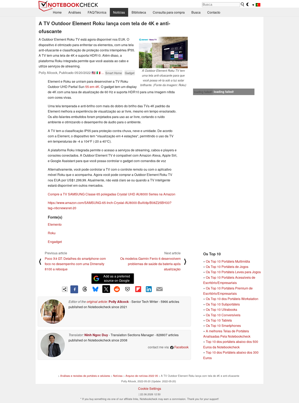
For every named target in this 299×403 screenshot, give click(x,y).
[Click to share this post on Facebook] (74, 289)
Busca (196, 12)
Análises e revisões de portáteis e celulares (85, 376)
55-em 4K (92, 86)
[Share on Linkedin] (149, 289)
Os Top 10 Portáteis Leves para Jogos (233, 272)
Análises (74, 12)
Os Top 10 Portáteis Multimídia (228, 261)
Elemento (55, 224)
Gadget (129, 73)
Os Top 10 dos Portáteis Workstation (232, 298)
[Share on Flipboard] (138, 289)
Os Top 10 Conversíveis (223, 315)
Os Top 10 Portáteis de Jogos (227, 266)
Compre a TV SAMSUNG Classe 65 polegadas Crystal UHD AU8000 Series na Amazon (111, 194)
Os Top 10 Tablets (219, 320)
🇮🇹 (98, 72)
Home (57, 12)
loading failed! (203, 92)
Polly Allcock (119, 301)
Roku (52, 233)
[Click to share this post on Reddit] (117, 289)
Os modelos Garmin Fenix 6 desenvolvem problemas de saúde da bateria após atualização (150, 264)
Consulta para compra (169, 12)
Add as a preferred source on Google (116, 278)
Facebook (181, 347)
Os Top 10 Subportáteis (223, 304)
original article (97, 301)
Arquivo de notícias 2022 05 (141, 376)
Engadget (55, 241)
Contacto (213, 12)
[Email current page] (159, 289)
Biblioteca (139, 12)
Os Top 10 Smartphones (223, 325)
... (102, 72)
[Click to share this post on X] (106, 289)
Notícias (119, 12)
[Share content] (65, 289)
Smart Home (113, 73)
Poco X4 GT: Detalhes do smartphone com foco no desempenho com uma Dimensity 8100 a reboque (75, 264)
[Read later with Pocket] (127, 289)
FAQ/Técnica (97, 12)
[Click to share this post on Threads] (85, 289)
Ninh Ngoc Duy (96, 335)
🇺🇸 (94, 72)
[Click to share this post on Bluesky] (95, 289)
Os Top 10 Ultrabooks (221, 309)
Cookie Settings (149, 388)
